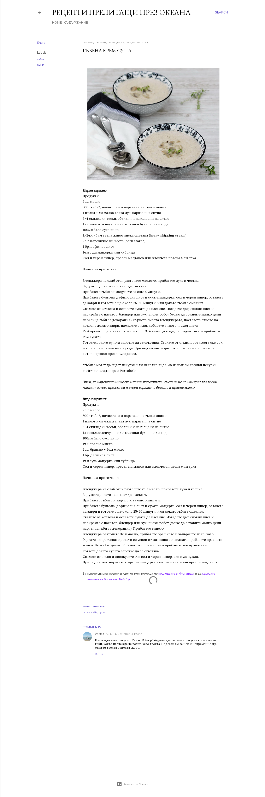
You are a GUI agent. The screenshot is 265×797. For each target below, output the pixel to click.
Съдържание (76, 22)
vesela (99, 634)
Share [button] (41, 43)
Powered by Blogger (136, 784)
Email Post (99, 606)
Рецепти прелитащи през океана (121, 12)
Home (57, 22)
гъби (40, 59)
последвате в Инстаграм (176, 573)
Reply (99, 653)
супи (40, 65)
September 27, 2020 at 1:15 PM (124, 634)
